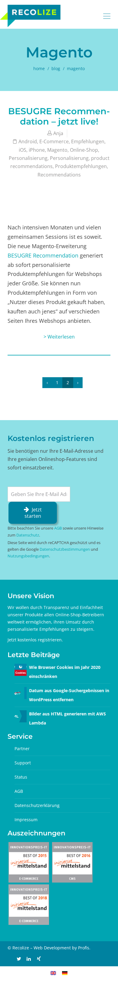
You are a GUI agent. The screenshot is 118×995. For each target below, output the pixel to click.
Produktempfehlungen (81, 166)
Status (21, 777)
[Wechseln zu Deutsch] (64, 973)
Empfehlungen (87, 141)
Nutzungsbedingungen (28, 556)
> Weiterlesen (59, 336)
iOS (22, 150)
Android (27, 141)
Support (23, 763)
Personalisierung (28, 158)
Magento (57, 150)
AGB (58, 528)
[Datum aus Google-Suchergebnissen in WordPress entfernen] (21, 692)
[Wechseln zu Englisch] (53, 973)
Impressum (26, 819)
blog (55, 68)
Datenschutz (27, 535)
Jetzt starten (33, 512)
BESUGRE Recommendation (43, 255)
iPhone (37, 150)
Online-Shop (84, 150)
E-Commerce (54, 141)
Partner (22, 748)
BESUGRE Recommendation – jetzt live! (59, 116)
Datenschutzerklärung (37, 805)
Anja (58, 133)
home (39, 68)
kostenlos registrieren (40, 640)
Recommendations (59, 174)
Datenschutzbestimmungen (65, 549)
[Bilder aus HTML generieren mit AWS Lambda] (21, 715)
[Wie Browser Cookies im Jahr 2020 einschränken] (21, 669)
